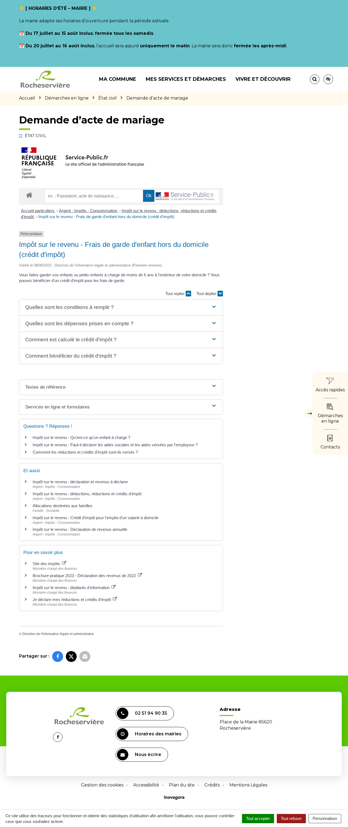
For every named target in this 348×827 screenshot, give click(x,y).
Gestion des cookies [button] (102, 785)
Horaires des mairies (158, 733)
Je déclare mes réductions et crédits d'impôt (72, 599)
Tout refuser (291, 818)
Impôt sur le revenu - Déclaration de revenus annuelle (80, 529)
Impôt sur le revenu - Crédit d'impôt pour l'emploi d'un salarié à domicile (96, 517)
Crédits (212, 785)
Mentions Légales (248, 785)
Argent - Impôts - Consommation (88, 210)
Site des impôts (47, 563)
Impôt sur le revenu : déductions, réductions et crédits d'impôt (87, 493)
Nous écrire (148, 754)
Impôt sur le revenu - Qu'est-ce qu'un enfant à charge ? (81, 437)
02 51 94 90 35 (151, 713)
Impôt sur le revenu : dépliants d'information (72, 587)
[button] (120, 307)
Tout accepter (258, 818)
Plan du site (182, 785)
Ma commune (117, 79)
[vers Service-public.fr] (185, 196)
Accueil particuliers (38, 210)
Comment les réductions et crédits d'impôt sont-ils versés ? (85, 452)
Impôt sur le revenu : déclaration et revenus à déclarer (80, 481)
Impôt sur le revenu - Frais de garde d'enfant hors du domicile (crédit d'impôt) (106, 216)
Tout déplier (206, 293)
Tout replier (175, 293)
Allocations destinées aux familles (62, 505)
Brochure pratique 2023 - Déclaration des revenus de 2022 (85, 575)
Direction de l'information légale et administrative (58, 634)
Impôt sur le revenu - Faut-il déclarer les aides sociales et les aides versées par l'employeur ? (115, 444)
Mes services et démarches (186, 79)
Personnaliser (325, 818)
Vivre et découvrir (263, 79)
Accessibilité (146, 785)
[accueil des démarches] (29, 195)
